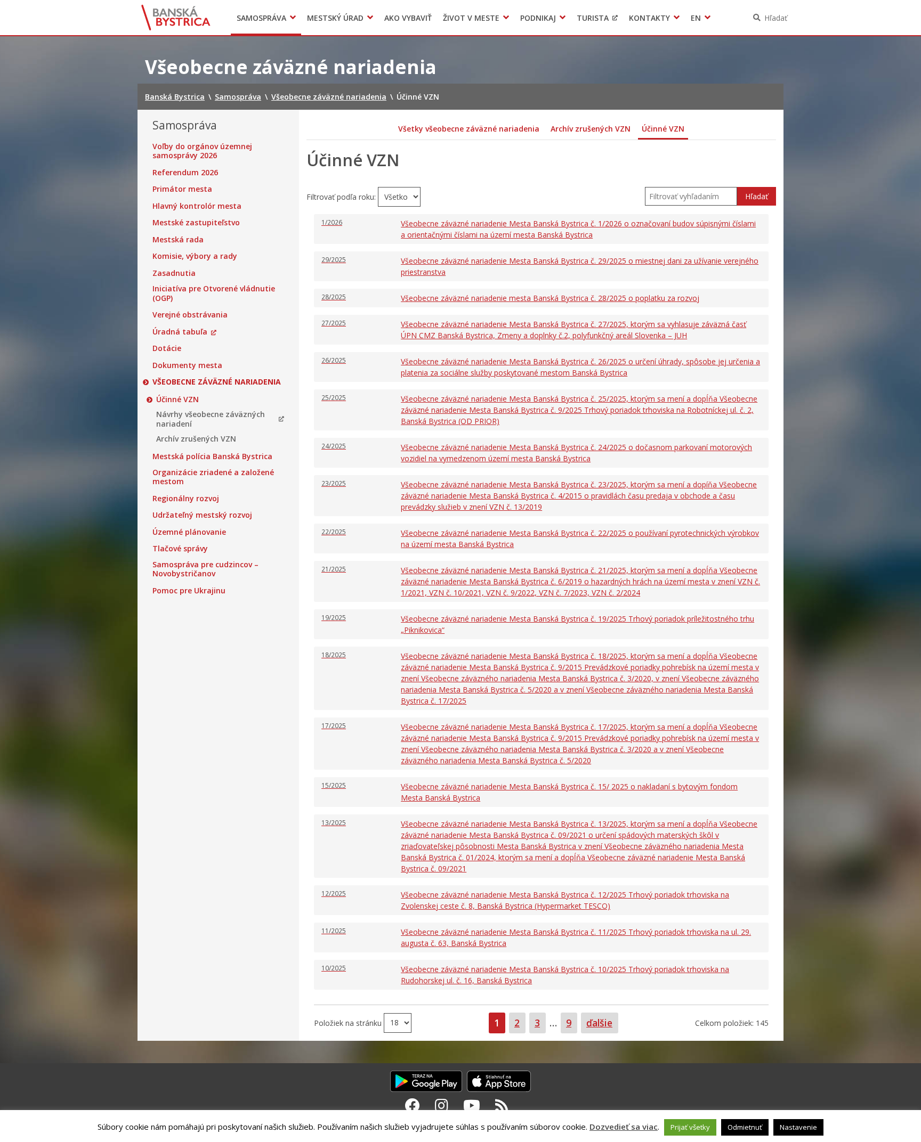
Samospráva (261, 18)
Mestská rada (178, 239)
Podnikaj (538, 18)
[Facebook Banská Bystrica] (412, 1105)
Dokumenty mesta (187, 365)
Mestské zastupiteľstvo (196, 222)
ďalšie (599, 1022)
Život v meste (471, 18)
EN (696, 18)
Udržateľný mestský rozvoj (202, 515)
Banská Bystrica (176, 17)
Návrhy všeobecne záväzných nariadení (210, 419)
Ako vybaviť (408, 18)
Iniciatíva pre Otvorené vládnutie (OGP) (213, 293)
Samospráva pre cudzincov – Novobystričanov (205, 569)
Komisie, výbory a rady (194, 256)
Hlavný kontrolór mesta (196, 206)
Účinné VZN (177, 399)
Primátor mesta (182, 189)
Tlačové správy (180, 548)
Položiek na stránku (349, 1022)
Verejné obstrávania (190, 315)
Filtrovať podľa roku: (342, 197)
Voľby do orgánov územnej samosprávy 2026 (202, 151)
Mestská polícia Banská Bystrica (212, 456)
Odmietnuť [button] (745, 1127)
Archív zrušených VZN (196, 439)
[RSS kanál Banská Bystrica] (501, 1105)
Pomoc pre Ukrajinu (188, 591)
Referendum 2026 (185, 172)
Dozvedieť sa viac (623, 1126)
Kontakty (649, 18)
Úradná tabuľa (179, 332)
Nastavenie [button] (798, 1127)
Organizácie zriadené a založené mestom (213, 477)
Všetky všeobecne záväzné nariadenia (468, 129)
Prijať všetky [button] (690, 1127)
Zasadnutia (174, 273)
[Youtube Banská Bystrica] (471, 1105)
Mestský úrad (335, 18)
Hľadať (775, 18)
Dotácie (166, 348)
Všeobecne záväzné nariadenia (216, 382)
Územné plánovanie (189, 532)
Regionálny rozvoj (185, 498)
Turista (593, 18)
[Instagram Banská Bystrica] (441, 1105)
